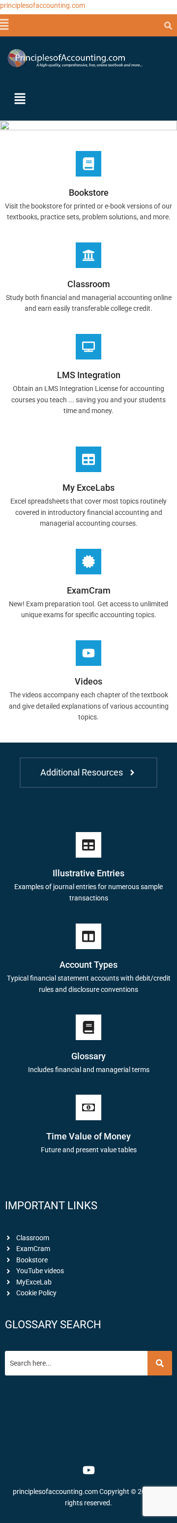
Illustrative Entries (88, 873)
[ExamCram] (88, 561)
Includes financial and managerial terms (88, 1070)
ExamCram (89, 590)
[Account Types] (88, 936)
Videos (88, 681)
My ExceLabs (88, 487)
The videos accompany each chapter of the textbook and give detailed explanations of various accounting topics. (89, 706)
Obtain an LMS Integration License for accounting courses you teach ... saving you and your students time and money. (88, 400)
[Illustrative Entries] (88, 845)
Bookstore (89, 192)
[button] (3, 25)
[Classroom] (88, 255)
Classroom (88, 284)
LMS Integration (88, 375)
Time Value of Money (88, 1136)
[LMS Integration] (88, 346)
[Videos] (88, 653)
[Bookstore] (88, 164)
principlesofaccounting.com (42, 5)
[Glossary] (88, 1027)
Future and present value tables (89, 1150)
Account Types (88, 964)
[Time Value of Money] (88, 1107)
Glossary (88, 1056)
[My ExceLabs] (88, 459)
